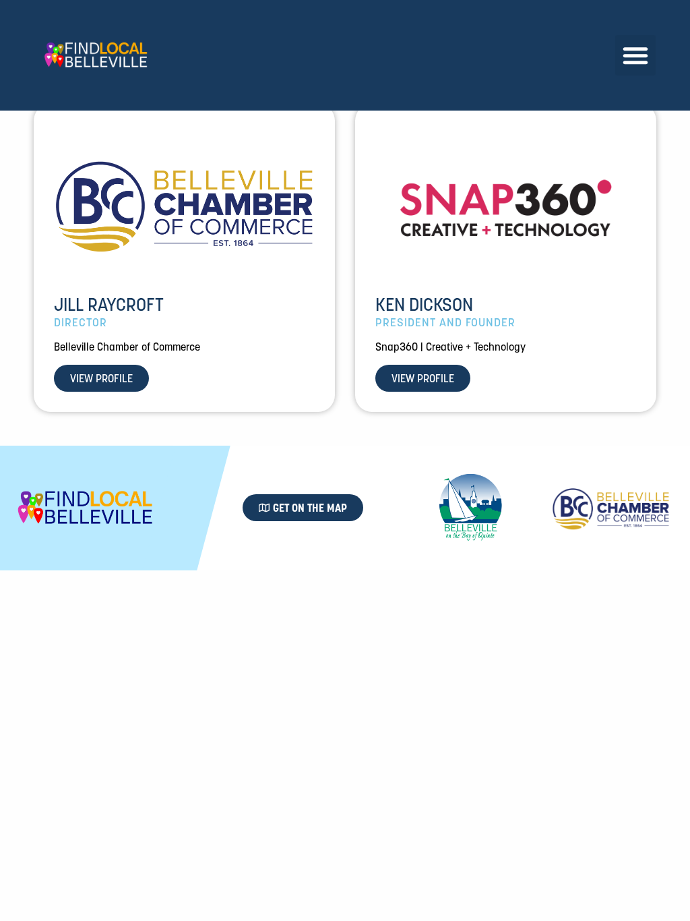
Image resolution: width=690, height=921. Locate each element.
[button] (635, 55)
